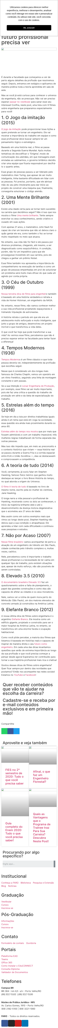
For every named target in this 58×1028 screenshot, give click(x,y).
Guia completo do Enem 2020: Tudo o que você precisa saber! (14, 832)
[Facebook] (4, 1023)
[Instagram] (11, 1023)
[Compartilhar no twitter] (16, 731)
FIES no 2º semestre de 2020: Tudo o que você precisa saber (14, 776)
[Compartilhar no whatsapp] (4, 731)
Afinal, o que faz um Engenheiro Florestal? (41, 777)
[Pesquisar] (54, 864)
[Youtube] (18, 1023)
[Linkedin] (25, 1023)
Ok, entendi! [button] (29, 28)
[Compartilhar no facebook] (10, 731)
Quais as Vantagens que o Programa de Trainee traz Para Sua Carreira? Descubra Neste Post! (41, 827)
